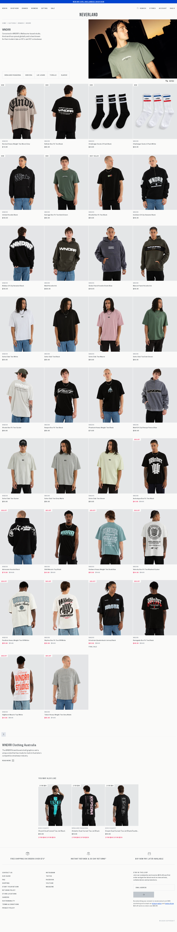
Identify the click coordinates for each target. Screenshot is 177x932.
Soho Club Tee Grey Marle (54, 498)
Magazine (50, 886)
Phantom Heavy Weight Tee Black (101, 427)
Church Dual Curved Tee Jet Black (51, 831)
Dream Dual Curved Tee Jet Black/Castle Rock (121, 831)
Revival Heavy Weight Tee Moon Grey (16, 144)
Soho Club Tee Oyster (10, 498)
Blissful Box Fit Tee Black (98, 215)
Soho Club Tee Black (52, 357)
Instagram (50, 872)
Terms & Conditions (10, 904)
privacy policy (157, 903)
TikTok (49, 876)
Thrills (53, 75)
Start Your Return (10, 886)
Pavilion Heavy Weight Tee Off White (15, 640)
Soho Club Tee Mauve (97, 357)
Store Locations (9, 894)
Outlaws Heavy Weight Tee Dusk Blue (102, 569)
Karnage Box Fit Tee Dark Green (56, 215)
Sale (53, 8)
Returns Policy (8, 890)
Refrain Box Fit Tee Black (53, 144)
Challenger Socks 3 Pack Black (100, 144)
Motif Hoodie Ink (50, 286)
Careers (5, 897)
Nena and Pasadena (13, 75)
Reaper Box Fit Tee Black (53, 427)
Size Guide (6, 876)
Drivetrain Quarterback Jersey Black (102, 640)
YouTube (49, 883)
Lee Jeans (41, 75)
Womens (34, 8)
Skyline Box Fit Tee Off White (55, 640)
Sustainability (8, 901)
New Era (28, 75)
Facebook (50, 879)
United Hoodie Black (10, 215)
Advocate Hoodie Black (11, 569)
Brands (25, 8)
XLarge (64, 75)
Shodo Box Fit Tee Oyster (11, 427)
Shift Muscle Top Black (52, 569)
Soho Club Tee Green (97, 498)
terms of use (169, 903)
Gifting (44, 8)
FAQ (3, 879)
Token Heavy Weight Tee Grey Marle (57, 715)
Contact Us (7, 872)
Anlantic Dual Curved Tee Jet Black (86, 831)
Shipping (6, 883)
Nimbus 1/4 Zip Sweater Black (13, 286)
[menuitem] (4, 8)
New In (4, 8)
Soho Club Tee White (10, 357)
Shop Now (15, 8)
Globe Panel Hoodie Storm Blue (100, 286)
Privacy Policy (8, 908)
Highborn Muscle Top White (12, 715)
